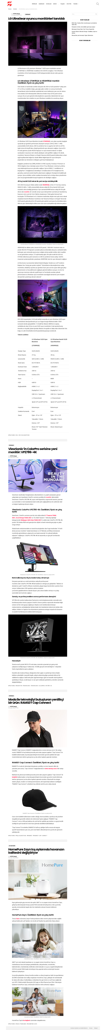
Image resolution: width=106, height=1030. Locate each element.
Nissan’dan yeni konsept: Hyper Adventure (82, 35)
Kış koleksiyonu (21, 835)
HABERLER (41, 4)
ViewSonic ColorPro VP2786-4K (42, 685)
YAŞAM (62, 4)
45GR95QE (46, 185)
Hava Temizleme (21, 1024)
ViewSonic (27, 685)
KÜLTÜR (69, 4)
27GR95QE (46, 141)
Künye (90, 1028)
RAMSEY (30, 835)
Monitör (19, 685)
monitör (26, 192)
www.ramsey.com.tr (51, 768)
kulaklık (14, 777)
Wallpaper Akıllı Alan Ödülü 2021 (31, 520)
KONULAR (48, 4)
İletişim (96, 1028)
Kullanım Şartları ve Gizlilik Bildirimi (79, 1028)
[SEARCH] (97, 4)
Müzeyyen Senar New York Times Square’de (83, 29)
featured (12, 435)
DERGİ (55, 4)
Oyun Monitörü (24, 435)
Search (96, 14)
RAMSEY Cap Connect (40, 835)
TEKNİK (75, 4)
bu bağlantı (26, 1020)
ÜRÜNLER (34, 4)
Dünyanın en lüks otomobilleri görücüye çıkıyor (83, 27)
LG (17, 435)
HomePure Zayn (32, 1024)
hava (17, 918)
